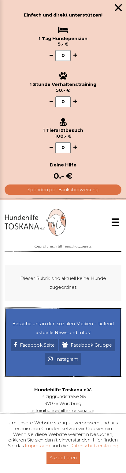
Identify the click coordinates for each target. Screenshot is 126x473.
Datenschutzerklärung (93, 446)
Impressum (37, 446)
